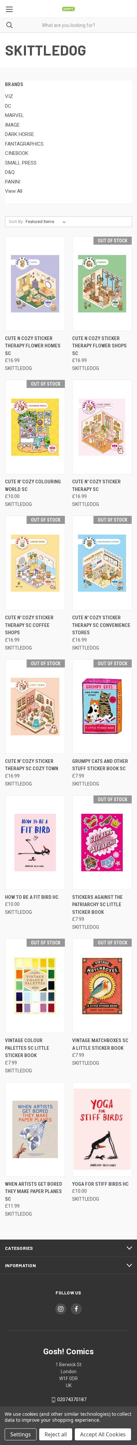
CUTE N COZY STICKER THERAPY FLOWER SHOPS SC (99, 345)
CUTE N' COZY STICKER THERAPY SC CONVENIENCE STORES (101, 625)
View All (13, 191)
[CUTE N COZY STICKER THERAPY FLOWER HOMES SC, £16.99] (35, 284)
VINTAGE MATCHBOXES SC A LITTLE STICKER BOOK (100, 1044)
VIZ (9, 96)
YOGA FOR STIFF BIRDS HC (100, 1184)
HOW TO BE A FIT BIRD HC (32, 897)
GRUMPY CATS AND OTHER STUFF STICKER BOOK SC (100, 765)
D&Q (10, 172)
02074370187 (71, 1399)
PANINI (12, 182)
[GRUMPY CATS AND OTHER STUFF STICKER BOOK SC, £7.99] (102, 707)
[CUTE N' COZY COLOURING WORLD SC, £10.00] (35, 427)
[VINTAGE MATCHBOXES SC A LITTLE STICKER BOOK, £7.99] (102, 986)
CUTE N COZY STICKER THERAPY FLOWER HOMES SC (33, 345)
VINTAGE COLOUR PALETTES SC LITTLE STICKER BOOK (27, 1047)
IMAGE (12, 125)
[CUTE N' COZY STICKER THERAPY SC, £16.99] (102, 427)
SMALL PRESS (21, 163)
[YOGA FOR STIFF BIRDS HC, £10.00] (102, 1129)
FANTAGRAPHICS (24, 144)
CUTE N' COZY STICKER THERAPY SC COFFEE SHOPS (29, 625)
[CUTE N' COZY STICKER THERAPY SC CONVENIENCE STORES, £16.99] (102, 563)
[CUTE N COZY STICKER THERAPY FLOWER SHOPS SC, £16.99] (102, 284)
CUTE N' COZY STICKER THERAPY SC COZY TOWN (31, 765)
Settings (20, 1434)
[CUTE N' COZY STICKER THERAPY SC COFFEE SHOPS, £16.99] (35, 563)
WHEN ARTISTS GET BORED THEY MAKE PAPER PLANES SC (33, 1191)
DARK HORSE (19, 134)
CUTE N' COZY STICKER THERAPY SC (96, 485)
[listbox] (47, 222)
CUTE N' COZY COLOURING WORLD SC (33, 485)
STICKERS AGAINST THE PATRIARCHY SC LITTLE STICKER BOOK (97, 904)
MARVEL (14, 115)
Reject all (56, 1434)
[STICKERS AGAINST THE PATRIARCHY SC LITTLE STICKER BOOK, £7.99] (102, 842)
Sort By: (16, 221)
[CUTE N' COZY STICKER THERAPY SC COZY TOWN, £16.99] (35, 707)
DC (8, 106)
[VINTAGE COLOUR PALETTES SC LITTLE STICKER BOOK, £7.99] (35, 986)
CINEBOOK (16, 153)
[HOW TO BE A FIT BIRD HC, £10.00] (35, 842)
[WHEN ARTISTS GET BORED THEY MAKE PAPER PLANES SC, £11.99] (35, 1129)
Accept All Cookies (103, 1434)
